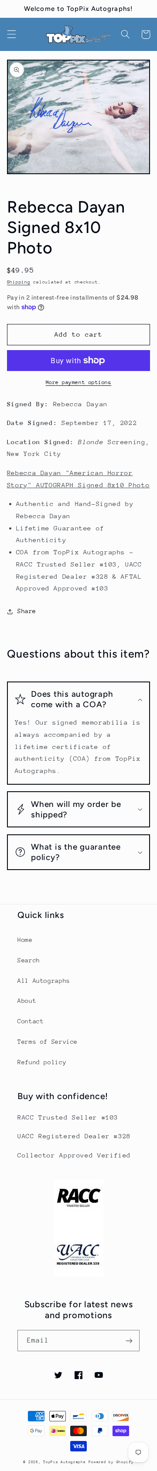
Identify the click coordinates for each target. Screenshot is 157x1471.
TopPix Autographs (64, 1462)
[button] (11, 34)
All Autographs (43, 980)
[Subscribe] (129, 1340)
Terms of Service (47, 1041)
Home (25, 939)
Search (28, 960)
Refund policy (41, 1062)
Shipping (19, 282)
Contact (30, 1021)
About (26, 1000)
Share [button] (26, 610)
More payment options (79, 382)
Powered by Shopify (111, 1462)
